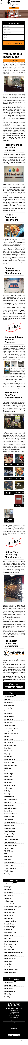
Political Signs (9, 950)
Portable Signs (9, 796)
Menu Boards (8, 779)
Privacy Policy (14, 1023)
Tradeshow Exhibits (10, 845)
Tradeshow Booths (10, 842)
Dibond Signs (8, 739)
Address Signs (9, 705)
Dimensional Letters (10, 745)
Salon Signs (8, 964)
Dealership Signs (9, 912)
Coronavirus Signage (11, 728)
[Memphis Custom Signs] (14, 1004)
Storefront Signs (9, 828)
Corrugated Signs (10, 731)
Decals (6, 736)
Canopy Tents (8, 722)
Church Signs (8, 895)
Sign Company (14, 1020)
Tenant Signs (8, 837)
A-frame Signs (9, 696)
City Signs (7, 898)
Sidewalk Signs (9, 825)
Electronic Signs (9, 751)
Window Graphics (10, 868)
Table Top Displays (10, 831)
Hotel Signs (8, 929)
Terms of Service (14, 1025)
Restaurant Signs (9, 958)
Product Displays (9, 805)
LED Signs (7, 768)
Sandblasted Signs (10, 822)
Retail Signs (8, 961)
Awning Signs (8, 708)
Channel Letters (9, 725)
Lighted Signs (8, 774)
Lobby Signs (8, 776)
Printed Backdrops (10, 802)
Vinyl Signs (8, 997)
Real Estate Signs (10, 955)
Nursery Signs (8, 947)
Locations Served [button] (13, 1032)
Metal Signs (8, 782)
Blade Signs (8, 714)
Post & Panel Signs (10, 799)
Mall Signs (7, 938)
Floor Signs (8, 756)
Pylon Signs (8, 811)
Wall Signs (7, 859)
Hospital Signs (9, 924)
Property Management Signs (13, 952)
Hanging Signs (9, 762)
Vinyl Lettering (9, 848)
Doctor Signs (8, 918)
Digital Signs (8, 742)
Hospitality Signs (9, 927)
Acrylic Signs (8, 702)
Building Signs (9, 716)
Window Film (8, 865)
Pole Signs (7, 794)
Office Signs (8, 788)
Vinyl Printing (8, 851)
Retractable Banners (11, 814)
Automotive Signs (10, 884)
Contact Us (14, 1028)
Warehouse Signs (10, 972)
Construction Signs (10, 904)
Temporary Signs (9, 834)
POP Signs (7, 791)
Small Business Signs (11, 970)
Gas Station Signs (10, 921)
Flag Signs (7, 754)
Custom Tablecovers (11, 734)
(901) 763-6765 (14, 5)
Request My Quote (13, 43)
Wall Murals (8, 857)
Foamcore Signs (9, 759)
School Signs (8, 967)
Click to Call (14, 7)
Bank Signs (8, 887)
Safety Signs (8, 819)
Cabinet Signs (8, 719)
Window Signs (8, 871)
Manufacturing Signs (11, 941)
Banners (7, 711)
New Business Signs (10, 944)
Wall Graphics (8, 854)
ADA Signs (7, 699)
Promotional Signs (10, 808)
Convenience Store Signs (12, 907)
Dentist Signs (8, 915)
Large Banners (9, 771)
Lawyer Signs (8, 935)
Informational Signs (10, 765)
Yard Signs (7, 874)
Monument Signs (9, 785)
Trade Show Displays (11, 839)
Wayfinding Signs (10, 862)
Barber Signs (8, 892)
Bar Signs (7, 889)
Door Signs (8, 748)
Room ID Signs (9, 817)
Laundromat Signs (10, 932)
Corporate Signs (9, 909)
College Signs (8, 901)
